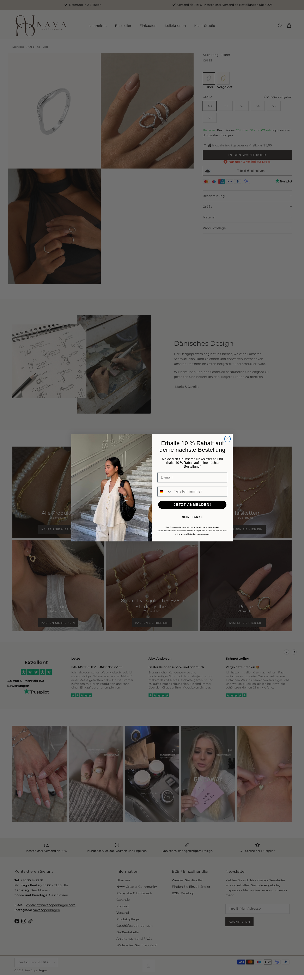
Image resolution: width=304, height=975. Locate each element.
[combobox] (165, 491)
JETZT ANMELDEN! (192, 504)
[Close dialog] (227, 439)
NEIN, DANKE (192, 517)
